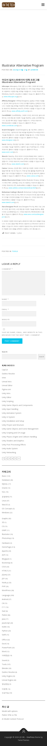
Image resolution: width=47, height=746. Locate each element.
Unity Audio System (10, 448)
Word (4, 651)
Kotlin (4, 627)
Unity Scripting (7, 401)
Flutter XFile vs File (9, 715)
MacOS (5, 504)
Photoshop (6, 538)
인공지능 (5, 693)
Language (6, 595)
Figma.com (6, 389)
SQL (3, 492)
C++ (3, 607)
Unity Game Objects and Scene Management (20, 429)
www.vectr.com (7, 152)
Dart (4, 611)
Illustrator (6, 534)
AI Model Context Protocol (13, 719)
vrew (4, 377)
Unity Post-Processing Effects (14, 444)
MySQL (5, 484)
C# (3, 603)
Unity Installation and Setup (13, 421)
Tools (15, 251)
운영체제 (5, 496)
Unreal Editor (7, 385)
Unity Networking (9, 452)
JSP (3, 578)
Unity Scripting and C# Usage (13, 433)
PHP (3, 586)
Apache (5, 551)
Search (4, 352)
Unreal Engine (7, 680)
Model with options (10, 711)
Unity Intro (6, 393)
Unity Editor (6, 397)
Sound (4, 660)
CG (3, 526)
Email (5, 309)
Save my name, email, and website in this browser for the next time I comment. (22, 333)
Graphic (5, 518)
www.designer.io (8, 140)
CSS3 (4, 566)
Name (5, 299)
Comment (7, 269)
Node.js (5, 582)
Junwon (34, 70)
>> (19, 458)
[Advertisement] (23, 34)
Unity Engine (7, 676)
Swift (4, 634)
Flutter (4, 615)
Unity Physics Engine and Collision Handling (19, 437)
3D (3, 522)
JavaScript (6, 623)
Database (6, 480)
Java (3, 619)
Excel (4, 643)
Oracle (4, 488)
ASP (3, 555)
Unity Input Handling (10, 409)
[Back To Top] (23, 731)
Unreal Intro (7, 381)
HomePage (6, 547)
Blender (5, 668)
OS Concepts (7, 508)
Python (5, 631)
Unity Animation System (11, 413)
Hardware (6, 543)
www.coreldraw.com (9, 126)
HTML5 (5, 570)
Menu (43, 5)
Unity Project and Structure (13, 425)
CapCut (5, 369)
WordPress (6, 590)
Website (6, 319)
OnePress (30, 737)
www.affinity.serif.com (20, 111)
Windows (5, 512)
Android (5, 599)
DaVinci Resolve (8, 373)
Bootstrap (6, 563)
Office (4, 639)
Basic (4, 476)
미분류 (4, 689)
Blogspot (5, 559)
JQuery (4, 574)
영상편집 (5, 684)
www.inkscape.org (10, 97)
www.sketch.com (17, 164)
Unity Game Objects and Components (17, 405)
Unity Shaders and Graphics (13, 440)
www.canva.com (32, 176)
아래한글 (5, 655)
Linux (4, 500)
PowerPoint (6, 647)
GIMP (4, 530)
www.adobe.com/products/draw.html (22, 188)
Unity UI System (8, 417)
